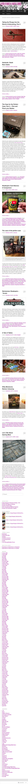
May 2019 (4, 637)
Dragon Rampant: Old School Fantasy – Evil (11, 502)
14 (24, 22)
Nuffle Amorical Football (7, 751)
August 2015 (4, 682)
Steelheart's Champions (11, 221)
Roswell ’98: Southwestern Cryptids (9, 508)
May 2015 (4, 685)
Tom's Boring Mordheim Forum (8, 542)
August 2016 (4, 676)
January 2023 (4, 588)
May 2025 (4, 557)
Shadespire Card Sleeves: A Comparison (10, 187)
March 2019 (4, 639)
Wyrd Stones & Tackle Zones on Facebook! (10, 547)
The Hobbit (11, 280)
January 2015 (4, 689)
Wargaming (4, 180)
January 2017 (4, 672)
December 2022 (5, 590)
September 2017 (5, 661)
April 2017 (4, 668)
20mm (3, 711)
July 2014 (4, 696)
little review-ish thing (18, 142)
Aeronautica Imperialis (6, 714)
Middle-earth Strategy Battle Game (9, 744)
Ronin (3, 754)
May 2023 (4, 583)
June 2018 (4, 650)
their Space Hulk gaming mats (10, 477)
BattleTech (4, 720)
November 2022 (5, 591)
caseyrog (15, 110)
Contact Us (8, 13)
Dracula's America (5, 732)
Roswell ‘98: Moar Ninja (7, 505)
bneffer (7, 520)
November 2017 (5, 659)
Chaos (16, 282)
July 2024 (4, 566)
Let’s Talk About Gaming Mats (7, 434)
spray (3, 57)
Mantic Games (20, 486)
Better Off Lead (5, 721)
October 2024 (4, 562)
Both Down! (4, 534)
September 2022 (5, 594)
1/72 (3, 710)
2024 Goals (15, 11)
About (3, 13)
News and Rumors (6, 750)
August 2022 (4, 595)
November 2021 (5, 602)
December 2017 (5, 657)
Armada (3, 718)
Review (21, 425)
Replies (12, 57)
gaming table (7, 380)
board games (6, 282)
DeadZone (16, 485)
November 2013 (5, 701)
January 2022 (4, 599)
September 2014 (5, 694)
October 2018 (4, 645)
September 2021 (5, 605)
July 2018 (4, 649)
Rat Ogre (14, 425)
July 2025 (4, 555)
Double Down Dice (6, 535)
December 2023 (5, 576)
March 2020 (4, 624)
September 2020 (5, 619)
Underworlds (4, 224)
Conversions (4, 728)
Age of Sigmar (15, 324)
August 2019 (4, 632)
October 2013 (4, 703)
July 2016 (4, 678)
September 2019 (5, 631)
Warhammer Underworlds (16, 225)
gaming (14, 220)
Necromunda (11, 179)
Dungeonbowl (5, 735)
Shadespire (19, 218)
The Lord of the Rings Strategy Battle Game (10, 281)
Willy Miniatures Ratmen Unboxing (8, 388)
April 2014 (4, 697)
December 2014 (5, 690)
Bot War (3, 725)
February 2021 (5, 613)
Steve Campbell (17, 334)
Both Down (16, 347)
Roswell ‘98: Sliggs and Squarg (8, 504)
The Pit (3, 540)
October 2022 (4, 593)
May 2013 (4, 704)
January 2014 (4, 700)
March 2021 (4, 612)
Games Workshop (8, 220)
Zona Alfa (4, 776)
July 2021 (4, 608)
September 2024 (5, 564)
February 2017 (5, 671)
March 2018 (4, 653)
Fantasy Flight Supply (11, 219)
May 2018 (4, 652)
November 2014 (5, 692)
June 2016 (4, 679)
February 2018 (5, 654)
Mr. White (15, 66)
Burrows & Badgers (6, 727)
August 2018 (4, 648)
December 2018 (5, 643)
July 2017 (4, 664)
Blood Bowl (22, 176)
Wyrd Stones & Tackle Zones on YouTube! (10, 548)
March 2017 (4, 670)
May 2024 (4, 569)
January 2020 (4, 627)
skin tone (19, 56)
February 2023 (5, 587)
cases (3, 178)
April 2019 (4, 638)
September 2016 (5, 675)
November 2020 (5, 617)
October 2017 (4, 660)
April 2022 (4, 598)
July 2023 (4, 582)
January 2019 (4, 642)
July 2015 (4, 683)
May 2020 (4, 621)
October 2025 (4, 553)
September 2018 (5, 646)
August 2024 (4, 565)
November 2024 (5, 561)
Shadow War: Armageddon (7, 758)
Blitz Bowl (4, 722)
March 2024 (4, 572)
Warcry (3, 769)
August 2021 (4, 606)
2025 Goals (20, 11)
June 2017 (4, 665)
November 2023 (5, 577)
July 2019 (4, 634)
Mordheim (4, 746)
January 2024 (4, 575)
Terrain (3, 97)
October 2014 (4, 693)
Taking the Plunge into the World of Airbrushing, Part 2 (11, 23)
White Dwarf (4, 773)
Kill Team (11, 178)
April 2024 (4, 571)
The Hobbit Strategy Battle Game (19, 280)
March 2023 (4, 586)
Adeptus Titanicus (5, 713)
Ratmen (18, 425)
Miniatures (19, 97)
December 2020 (5, 616)
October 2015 (4, 681)
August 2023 (4, 580)
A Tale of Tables (7, 333)
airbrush (6, 54)
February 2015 (5, 687)
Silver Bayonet (5, 760)
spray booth (7, 57)
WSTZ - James (16, 26)
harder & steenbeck (13, 56)
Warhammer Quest (5, 324)
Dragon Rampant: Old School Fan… (17, 513)
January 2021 (4, 615)
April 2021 (4, 610)
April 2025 (4, 558)
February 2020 (5, 626)
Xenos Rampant (5, 775)
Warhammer (18, 224)
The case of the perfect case (11, 231)
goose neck (7, 56)
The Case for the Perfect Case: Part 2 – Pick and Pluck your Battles (10, 106)
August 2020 (4, 620)
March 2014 (4, 698)
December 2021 (5, 601)
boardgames (12, 282)
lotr (9, 283)
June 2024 (4, 568)
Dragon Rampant (5, 733)
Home (3, 11)
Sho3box (4, 536)
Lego (3, 743)
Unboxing (7, 426)
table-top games (10, 222)
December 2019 (5, 628)
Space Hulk (4, 761)
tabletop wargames (8, 98)
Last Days (4, 742)
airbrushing (11, 54)
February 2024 (5, 573)
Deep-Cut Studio (8, 475)
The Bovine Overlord (6, 538)
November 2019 (5, 630)
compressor (18, 54)
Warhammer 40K (14, 489)
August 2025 (4, 554)
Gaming (7, 53)
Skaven (3, 426)
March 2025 (4, 560)
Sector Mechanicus (15, 487)
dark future (4, 729)
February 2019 (5, 641)
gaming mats (14, 486)
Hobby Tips (19, 53)
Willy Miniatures (12, 411)
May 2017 (4, 667)
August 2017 (4, 663)
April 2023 (4, 584)
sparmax (23, 56)
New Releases (5, 749)
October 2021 (4, 604)
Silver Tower (9, 326)
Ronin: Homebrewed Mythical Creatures (10, 506)
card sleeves (4, 219)
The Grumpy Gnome (6, 539)
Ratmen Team (19, 413)
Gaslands (19, 96)
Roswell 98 (4, 755)
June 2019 (4, 635)
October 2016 (4, 674)
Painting (23, 53)
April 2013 (4, 705)
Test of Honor (5, 764)
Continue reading (14, 51)
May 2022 (4, 597)
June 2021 (4, 609)
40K (22, 281)
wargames (9, 224)
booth (14, 54)
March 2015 (4, 686)
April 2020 (4, 623)
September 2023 (5, 579)
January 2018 (4, 656)
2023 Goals (9, 11)
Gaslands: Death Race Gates (7, 64)
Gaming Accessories (13, 53)
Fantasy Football (21, 282)
